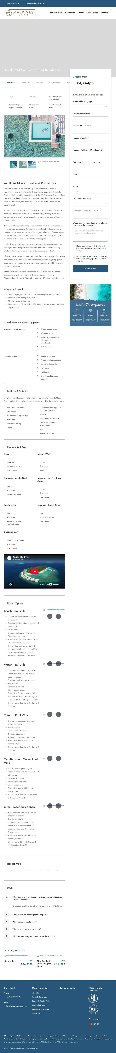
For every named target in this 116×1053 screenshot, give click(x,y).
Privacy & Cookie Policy (41, 1001)
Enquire (104, 12)
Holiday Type (56, 12)
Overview (11, 82)
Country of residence (82, 198)
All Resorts (70, 12)
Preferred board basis (82, 126)
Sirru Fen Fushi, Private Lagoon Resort (44, 964)
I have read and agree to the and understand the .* (91, 248)
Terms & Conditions (39, 997)
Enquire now (90, 268)
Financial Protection (39, 1005)
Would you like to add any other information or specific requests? (90, 224)
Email (76, 174)
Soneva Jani (10, 961)
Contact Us (36, 1013)
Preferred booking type (83, 101)
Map (69, 82)
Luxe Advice (92, 12)
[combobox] (90, 203)
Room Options (54, 82)
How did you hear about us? (85, 211)
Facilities (39, 82)
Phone (75, 186)
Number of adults (81, 138)
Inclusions (25, 82)
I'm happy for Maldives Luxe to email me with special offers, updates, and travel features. (91, 258)
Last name (97, 162)
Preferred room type (81, 114)
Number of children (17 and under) (88, 150)
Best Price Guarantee (40, 1009)
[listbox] (90, 106)
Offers (81, 12)
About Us (35, 993)
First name (78, 162)
